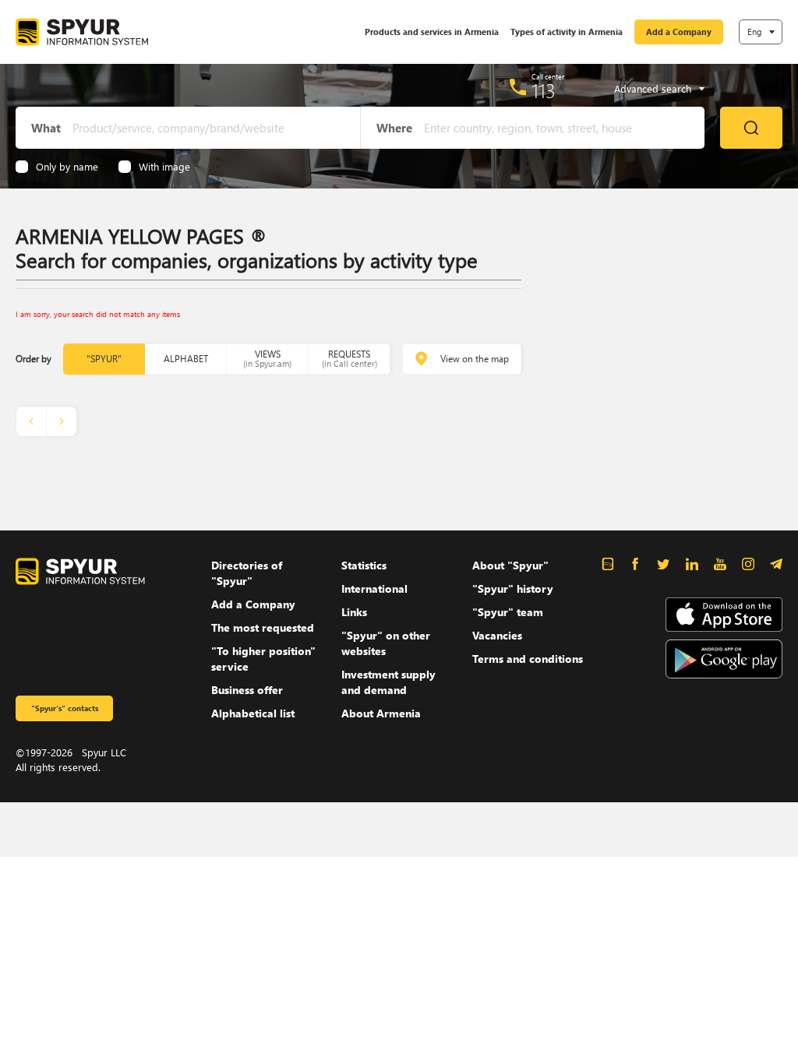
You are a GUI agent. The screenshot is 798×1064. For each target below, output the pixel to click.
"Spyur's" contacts (64, 708)
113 (543, 90)
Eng (754, 31)
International (374, 588)
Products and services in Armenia (432, 31)
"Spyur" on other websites (385, 643)
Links (354, 611)
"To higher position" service (263, 658)
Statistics (364, 565)
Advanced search (652, 89)
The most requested (262, 627)
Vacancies (497, 635)
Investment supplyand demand (388, 682)
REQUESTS (349, 358)
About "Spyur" (510, 565)
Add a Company (678, 31)
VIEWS (267, 358)
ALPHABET (186, 359)
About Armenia (381, 713)
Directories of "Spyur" (246, 573)
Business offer (247, 689)
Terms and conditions (527, 658)
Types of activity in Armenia (566, 31)
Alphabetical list (253, 713)
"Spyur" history (512, 588)
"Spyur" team (507, 611)
